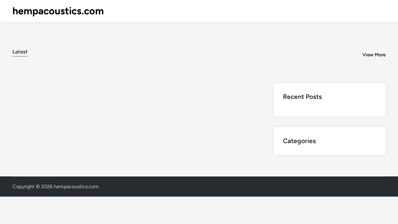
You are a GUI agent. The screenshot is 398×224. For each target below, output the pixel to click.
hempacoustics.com (58, 11)
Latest (20, 52)
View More (374, 55)
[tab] (20, 51)
